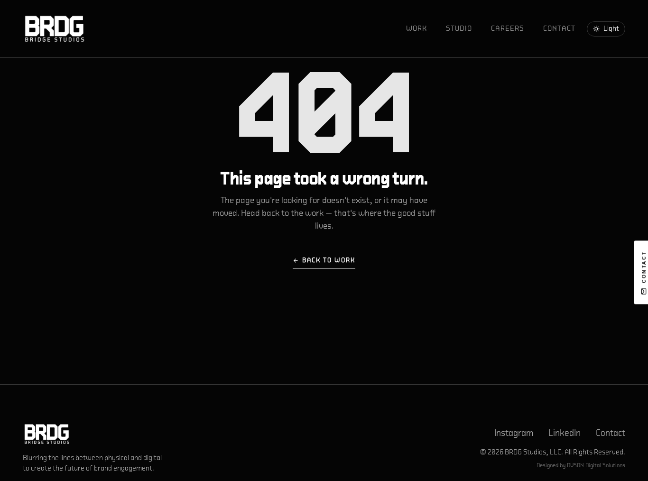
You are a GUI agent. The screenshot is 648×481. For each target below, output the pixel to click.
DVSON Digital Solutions (596, 465)
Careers (507, 28)
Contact (559, 28)
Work (416, 28)
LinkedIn (564, 433)
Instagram (513, 433)
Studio (459, 28)
